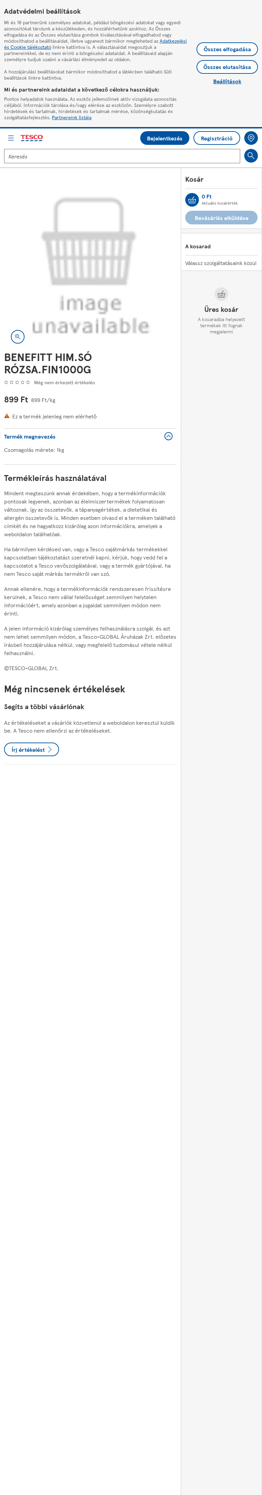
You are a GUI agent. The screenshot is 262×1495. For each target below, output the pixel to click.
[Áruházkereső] (251, 138)
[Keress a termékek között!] (251, 156)
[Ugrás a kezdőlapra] (32, 138)
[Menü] (11, 138)
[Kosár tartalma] (192, 200)
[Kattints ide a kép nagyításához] (18, 337)
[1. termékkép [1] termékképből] (90, 264)
